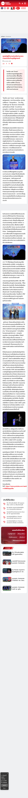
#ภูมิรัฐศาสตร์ (11, 534)
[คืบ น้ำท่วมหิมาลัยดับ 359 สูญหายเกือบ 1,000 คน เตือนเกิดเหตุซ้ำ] (7, 553)
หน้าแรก (3, 36)
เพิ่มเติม (5, 782)
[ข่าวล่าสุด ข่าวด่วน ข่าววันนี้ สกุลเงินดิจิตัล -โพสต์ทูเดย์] (6, 3)
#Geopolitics (21, 534)
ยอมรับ (4, 785)
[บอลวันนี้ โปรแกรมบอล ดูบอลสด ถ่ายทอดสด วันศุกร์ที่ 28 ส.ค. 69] (7, 562)
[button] (22, 3)
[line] (12, 63)
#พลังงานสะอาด (13, 537)
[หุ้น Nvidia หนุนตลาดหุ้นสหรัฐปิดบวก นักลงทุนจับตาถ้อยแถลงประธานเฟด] (7, 570)
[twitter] (9, 63)
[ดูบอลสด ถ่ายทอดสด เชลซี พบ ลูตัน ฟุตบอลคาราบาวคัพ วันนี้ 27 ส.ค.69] (7, 588)
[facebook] (6, 63)
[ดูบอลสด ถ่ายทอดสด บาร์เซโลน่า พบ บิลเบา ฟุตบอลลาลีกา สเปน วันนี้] (7, 579)
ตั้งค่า (4, 788)
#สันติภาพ (22, 537)
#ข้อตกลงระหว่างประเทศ (18, 540)
